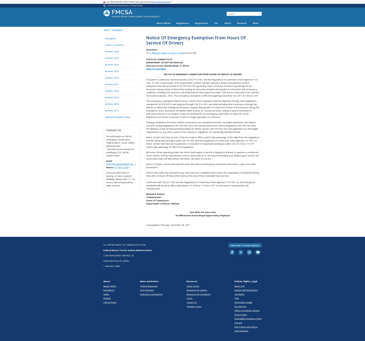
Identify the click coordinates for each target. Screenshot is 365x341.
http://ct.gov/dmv (156, 68)
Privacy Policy (240, 314)
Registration (201, 23)
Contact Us (191, 302)
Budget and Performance (246, 290)
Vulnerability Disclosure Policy (248, 318)
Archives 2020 (112, 90)
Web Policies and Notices (246, 327)
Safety (227, 23)
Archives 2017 (112, 110)
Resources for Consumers (198, 294)
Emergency (117, 30)
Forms (189, 298)
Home (107, 30)
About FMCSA (163, 23)
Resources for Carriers (196, 290)
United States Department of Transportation (125, 5)
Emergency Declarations (151, 294)
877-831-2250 (121, 167)
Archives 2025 (112, 58)
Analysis (107, 298)
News (255, 23)
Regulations (182, 23)
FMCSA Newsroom (149, 286)
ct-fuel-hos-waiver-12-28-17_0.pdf (166, 52)
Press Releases (147, 290)
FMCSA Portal (109, 302)
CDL (216, 23)
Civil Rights (239, 294)
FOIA (236, 298)
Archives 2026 (112, 51)
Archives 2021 (112, 84)
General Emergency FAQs (117, 117)
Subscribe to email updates (245, 245)
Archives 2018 (112, 103)
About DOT (239, 286)
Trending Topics (193, 306)
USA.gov (238, 322)
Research (242, 23)
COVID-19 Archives (114, 44)
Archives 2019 (112, 97)
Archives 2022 (112, 77)
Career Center (192, 286)
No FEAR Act (240, 306)
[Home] (131, 15)
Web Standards (241, 331)
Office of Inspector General (246, 310)
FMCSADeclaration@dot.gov (120, 164)
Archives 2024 (112, 64)
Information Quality (243, 302)
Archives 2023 (112, 71)
